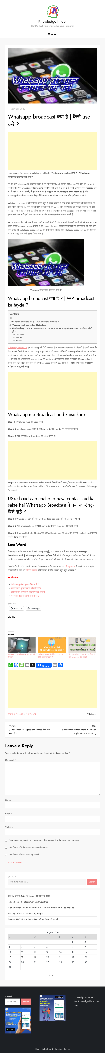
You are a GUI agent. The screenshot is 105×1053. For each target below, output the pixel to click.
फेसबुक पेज (70, 566)
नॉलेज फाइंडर (31, 570)
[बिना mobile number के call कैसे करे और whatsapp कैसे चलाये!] (82, 645)
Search (12, 876)
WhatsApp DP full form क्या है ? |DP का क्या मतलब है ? (50, 655)
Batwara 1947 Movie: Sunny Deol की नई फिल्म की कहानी (33, 919)
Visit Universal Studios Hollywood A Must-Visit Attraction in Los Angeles (41, 907)
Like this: (19, 337)
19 (35, 957)
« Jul (51, 975)
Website (9, 827)
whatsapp (31, 714)
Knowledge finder (52, 21)
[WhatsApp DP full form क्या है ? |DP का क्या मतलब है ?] (52, 645)
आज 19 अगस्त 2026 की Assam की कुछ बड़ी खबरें (29, 895)
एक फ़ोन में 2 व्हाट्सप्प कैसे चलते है (25, 595)
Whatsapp (91, 714)
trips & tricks (15, 714)
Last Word (20, 334)
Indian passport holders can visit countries (28, 901)
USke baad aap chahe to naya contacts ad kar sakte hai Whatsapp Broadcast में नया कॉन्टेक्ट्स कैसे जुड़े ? (51, 330)
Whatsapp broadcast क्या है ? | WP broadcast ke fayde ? (35, 321)
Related (19, 340)
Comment (10, 760)
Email (8, 813)
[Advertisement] (52, 151)
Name (9, 800)
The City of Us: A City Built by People (25, 913)
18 (22, 957)
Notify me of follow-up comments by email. (29, 847)
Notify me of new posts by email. (24, 854)
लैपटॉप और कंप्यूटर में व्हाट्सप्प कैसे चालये (28, 592)
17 (10, 957)
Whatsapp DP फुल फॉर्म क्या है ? (25, 584)
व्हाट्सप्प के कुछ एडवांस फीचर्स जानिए (26, 588)
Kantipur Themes (62, 1049)
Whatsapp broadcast (17, 347)
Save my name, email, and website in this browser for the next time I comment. (45, 840)
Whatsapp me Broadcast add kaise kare (29, 325)
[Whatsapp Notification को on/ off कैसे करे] (21, 645)
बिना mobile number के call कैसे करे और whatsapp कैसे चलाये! (81, 655)
